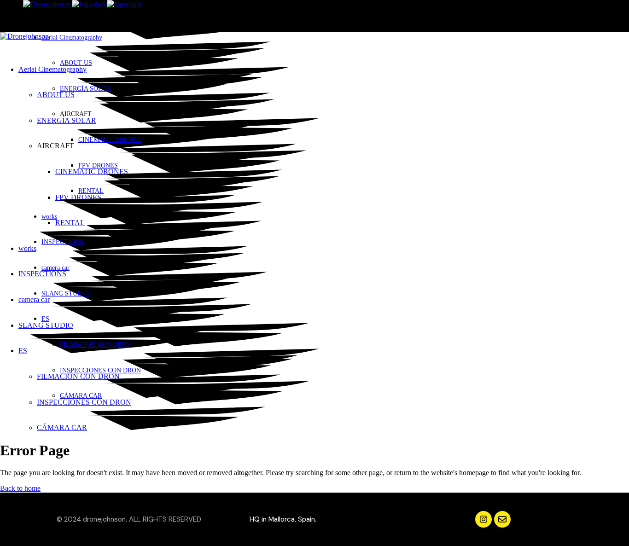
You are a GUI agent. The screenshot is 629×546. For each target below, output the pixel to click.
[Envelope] (502, 519)
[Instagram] (483, 519)
